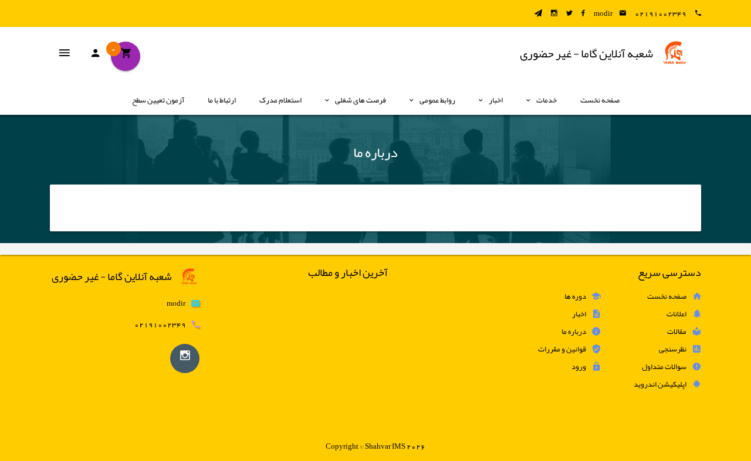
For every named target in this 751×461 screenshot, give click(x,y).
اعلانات (676, 314)
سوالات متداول (664, 366)
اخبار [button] (496, 100)
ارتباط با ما (222, 100)
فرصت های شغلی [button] (360, 100)
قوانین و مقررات (562, 349)
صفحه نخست (600, 100)
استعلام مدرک (280, 100)
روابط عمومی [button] (437, 100)
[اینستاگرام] (184, 358)
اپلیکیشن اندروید (660, 384)
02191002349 (661, 13)
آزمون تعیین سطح (158, 100)
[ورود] (95, 56)
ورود (578, 366)
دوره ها (575, 296)
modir (603, 13)
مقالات (676, 331)
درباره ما (573, 331)
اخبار (579, 314)
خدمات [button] (546, 100)
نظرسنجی (672, 349)
